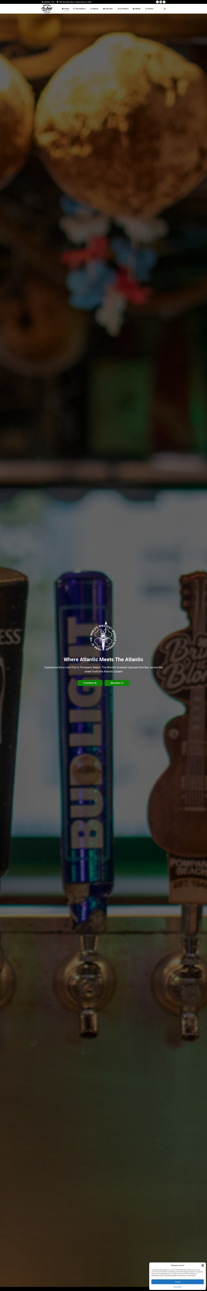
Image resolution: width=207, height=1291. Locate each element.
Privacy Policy (177, 1287)
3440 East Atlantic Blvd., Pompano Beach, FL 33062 (75, 2)
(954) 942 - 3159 (49, 2)
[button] (203, 1265)
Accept (177, 1282)
